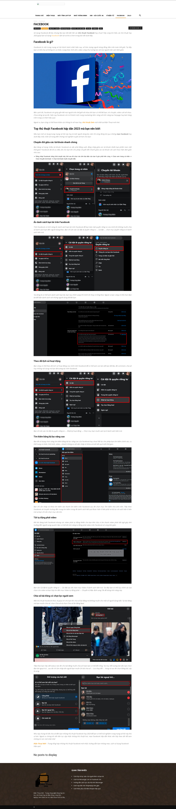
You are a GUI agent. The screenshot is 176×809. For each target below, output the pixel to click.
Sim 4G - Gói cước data (78, 28)
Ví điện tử (95, 28)
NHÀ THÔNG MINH (80, 15)
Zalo (101, 28)
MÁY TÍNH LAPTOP (64, 15)
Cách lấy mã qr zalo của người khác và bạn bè (89, 776)
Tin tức (88, 28)
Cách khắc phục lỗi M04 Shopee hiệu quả (87, 789)
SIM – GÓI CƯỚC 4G (96, 15)
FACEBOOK (120, 15)
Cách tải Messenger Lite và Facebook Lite (87, 779)
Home (35, 21)
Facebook (44, 28)
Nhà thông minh (65, 28)
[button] (140, 16)
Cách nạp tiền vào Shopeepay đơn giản (86, 786)
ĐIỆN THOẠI (50, 15)
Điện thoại (37, 28)
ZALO (129, 15)
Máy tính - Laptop (54, 28)
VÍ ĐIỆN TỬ (110, 15)
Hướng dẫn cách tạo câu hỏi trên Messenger (88, 782)
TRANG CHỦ (39, 15)
